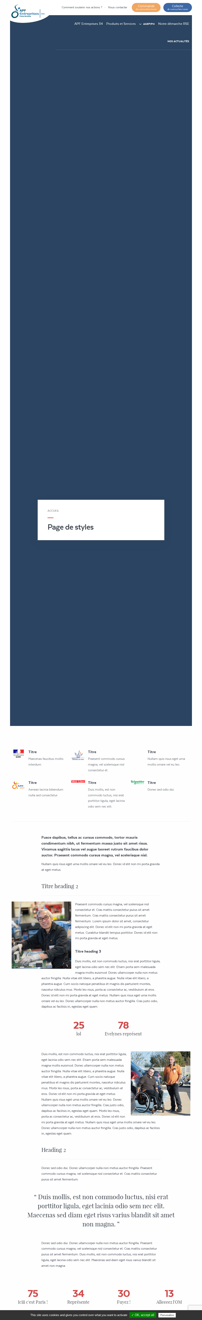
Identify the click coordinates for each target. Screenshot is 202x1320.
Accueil (53, 510)
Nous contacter (117, 7)
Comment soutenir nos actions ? (82, 7)
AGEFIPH (149, 23)
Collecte (177, 7)
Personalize (167, 1315)
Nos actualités (178, 41)
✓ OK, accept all (142, 1315)
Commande (146, 7)
